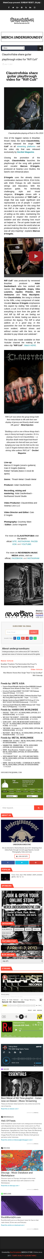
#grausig (19, 929)
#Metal (37, 929)
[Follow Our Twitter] (22, 862)
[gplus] (17, 7)
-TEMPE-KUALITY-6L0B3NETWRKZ (24, 1256)
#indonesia (6, 933)
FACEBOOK (17, 558)
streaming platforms (26, 146)
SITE (14, 541)
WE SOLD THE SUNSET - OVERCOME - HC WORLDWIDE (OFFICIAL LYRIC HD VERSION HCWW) (22, 718)
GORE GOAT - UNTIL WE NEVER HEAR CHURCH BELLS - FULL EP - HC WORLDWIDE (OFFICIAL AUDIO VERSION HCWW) (22, 724)
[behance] (30, 7)
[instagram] (34, 7)
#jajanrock (7, 929)
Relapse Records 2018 (16, 996)
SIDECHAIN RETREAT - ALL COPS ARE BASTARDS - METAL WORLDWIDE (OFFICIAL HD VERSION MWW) (21, 757)
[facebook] (9, 7)
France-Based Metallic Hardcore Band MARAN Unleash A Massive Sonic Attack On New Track (22, 687)
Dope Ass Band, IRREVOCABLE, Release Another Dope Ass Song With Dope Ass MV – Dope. (22, 696)
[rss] (26, 7)
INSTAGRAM (24, 541)
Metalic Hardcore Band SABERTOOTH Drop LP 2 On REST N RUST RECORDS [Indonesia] (21, 701)
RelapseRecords (5, 996)
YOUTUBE (26, 544)
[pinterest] (21, 7)
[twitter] (13, 7)
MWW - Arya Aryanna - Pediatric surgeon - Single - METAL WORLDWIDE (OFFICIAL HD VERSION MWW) (20, 751)
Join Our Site (23, 856)
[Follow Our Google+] (36, 862)
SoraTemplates (15, 1252)
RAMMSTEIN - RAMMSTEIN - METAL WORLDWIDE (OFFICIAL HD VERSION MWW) (20, 746)
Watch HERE (30, 345)
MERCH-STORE (27, 1252)
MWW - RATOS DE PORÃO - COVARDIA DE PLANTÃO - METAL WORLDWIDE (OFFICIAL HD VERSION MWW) (22, 764)
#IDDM (28, 929)
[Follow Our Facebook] (8, 862)
